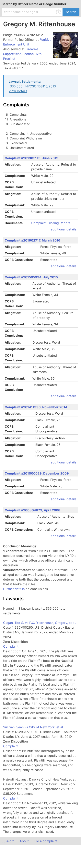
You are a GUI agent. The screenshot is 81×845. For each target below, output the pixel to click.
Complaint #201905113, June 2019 (31, 158)
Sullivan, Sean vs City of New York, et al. (33, 727)
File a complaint (45, 841)
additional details (63, 229)
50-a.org (8, 841)
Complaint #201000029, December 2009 (37, 473)
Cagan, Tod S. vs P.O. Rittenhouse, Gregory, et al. (39, 623)
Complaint (10, 646)
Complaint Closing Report (50, 223)
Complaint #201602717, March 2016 (32, 240)
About (24, 841)
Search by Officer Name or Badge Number (34, 4)
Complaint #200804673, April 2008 (32, 510)
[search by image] (59, 12)
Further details (14, 589)
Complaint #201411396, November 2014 (36, 407)
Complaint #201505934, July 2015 (31, 277)
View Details (18, 91)
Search (71, 12)
